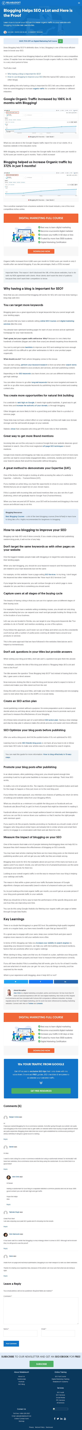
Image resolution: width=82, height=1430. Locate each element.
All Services (60, 1403)
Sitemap (21, 1421)
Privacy (31, 1427)
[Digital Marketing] (41, 255)
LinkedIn (40, 1003)
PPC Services (60, 1400)
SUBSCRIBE (41, 1364)
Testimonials (21, 1379)
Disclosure (49, 1427)
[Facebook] (55, 1419)
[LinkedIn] (62, 1419)
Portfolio (21, 1382)
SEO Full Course (60, 1376)
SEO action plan (51, 720)
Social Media (60, 1398)
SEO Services (50, 574)
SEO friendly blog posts (32, 743)
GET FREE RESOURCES (41, 1090)
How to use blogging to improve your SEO (25, 77)
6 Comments (32, 32)
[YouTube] (65, 1419)
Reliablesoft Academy (60, 1382)
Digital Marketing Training (60, 1379)
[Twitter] (58, 1419)
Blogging (40, 32)
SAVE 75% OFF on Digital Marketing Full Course (38, 41)
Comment (8, 1296)
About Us (21, 1376)
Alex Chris (17, 993)
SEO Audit (60, 1392)
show (13, 429)
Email (43, 1329)
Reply (6, 1139)
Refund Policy (40, 1427)
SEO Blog (21, 1384)
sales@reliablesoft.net (23, 1416)
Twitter (30, 1003)
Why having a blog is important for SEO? (24, 74)
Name (6, 1329)
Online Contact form (21, 1419)
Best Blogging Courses (15, 516)
